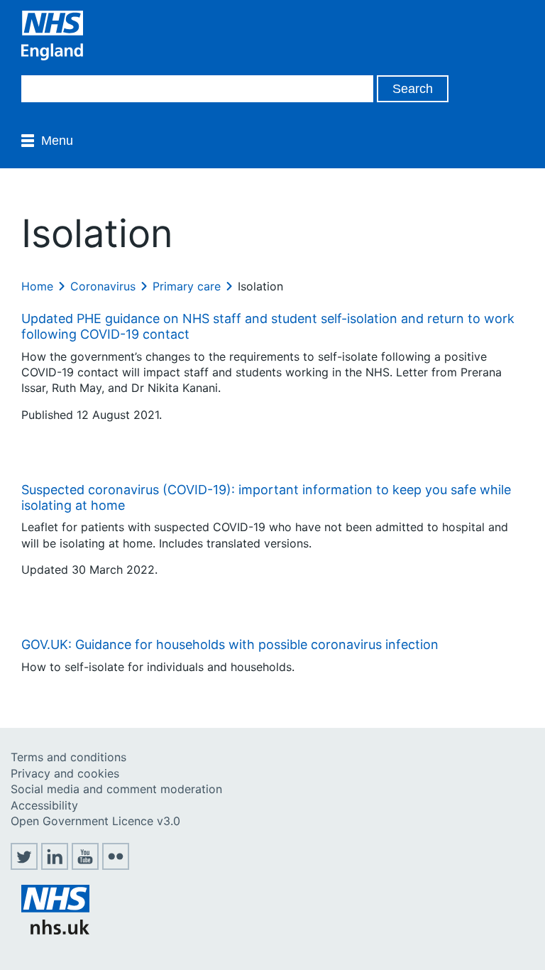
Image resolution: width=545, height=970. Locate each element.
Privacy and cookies (65, 773)
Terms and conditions (68, 757)
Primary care (187, 286)
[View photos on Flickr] (115, 866)
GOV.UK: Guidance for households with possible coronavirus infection (230, 644)
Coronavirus (103, 286)
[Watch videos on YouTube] (85, 866)
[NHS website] (55, 930)
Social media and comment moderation (116, 789)
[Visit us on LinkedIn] (54, 866)
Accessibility (44, 805)
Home (37, 286)
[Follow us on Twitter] (24, 866)
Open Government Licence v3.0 (95, 821)
